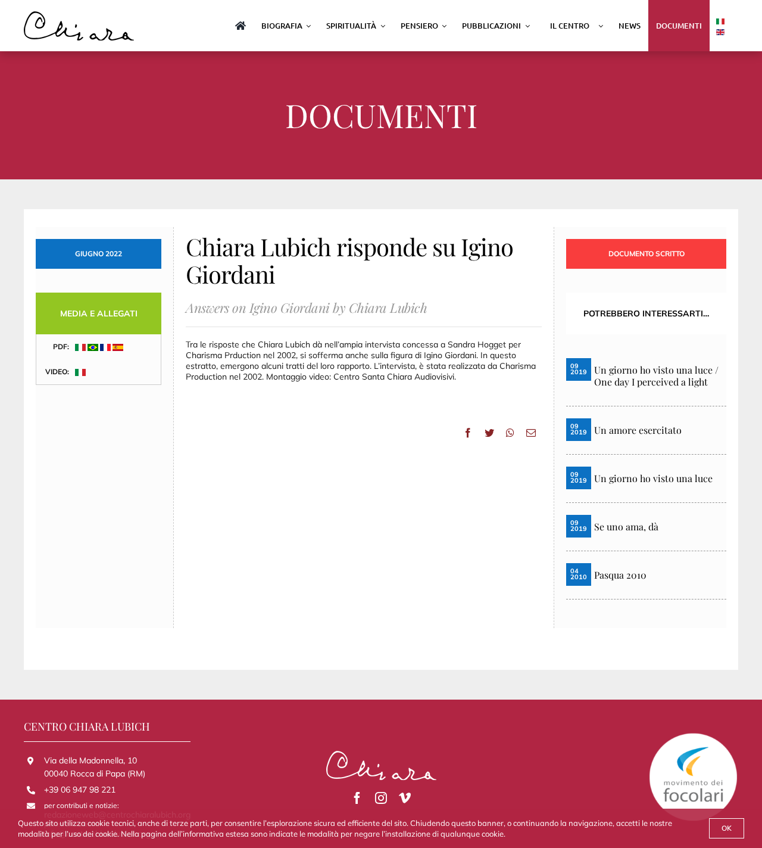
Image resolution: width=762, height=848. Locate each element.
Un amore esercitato (638, 430)
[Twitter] (489, 432)
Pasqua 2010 (620, 575)
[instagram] (381, 798)
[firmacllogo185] (79, 15)
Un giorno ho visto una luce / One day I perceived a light (656, 376)
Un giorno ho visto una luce (653, 478)
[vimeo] (405, 798)
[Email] (531, 432)
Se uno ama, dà (626, 527)
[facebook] (357, 798)
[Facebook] (468, 432)
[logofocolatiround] (693, 736)
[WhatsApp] (510, 432)
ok (727, 828)
